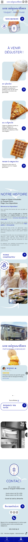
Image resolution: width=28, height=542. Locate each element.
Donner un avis (9, 406)
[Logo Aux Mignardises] (14, 2)
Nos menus (11, 18)
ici (18, 400)
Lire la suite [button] (6, 378)
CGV (2, 533)
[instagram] (26, 2)
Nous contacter (9, 256)
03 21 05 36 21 (14, 529)
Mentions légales (9, 533)
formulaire (12, 506)
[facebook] (23, 2)
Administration (19, 533)
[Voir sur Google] (4, 368)
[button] (1, 373)
